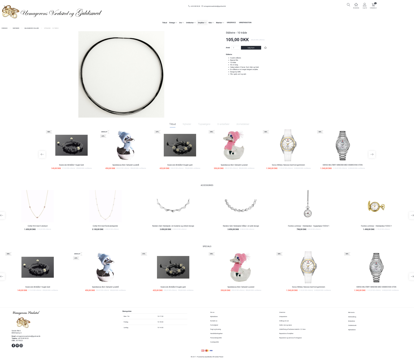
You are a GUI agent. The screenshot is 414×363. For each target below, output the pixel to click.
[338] (304, 234)
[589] (33, 234)
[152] (230, 173)
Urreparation (245, 23)
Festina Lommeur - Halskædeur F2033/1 (376, 226)
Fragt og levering (215, 329)
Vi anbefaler (223, 124)
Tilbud (172, 124)
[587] (101, 234)
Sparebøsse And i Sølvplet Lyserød (234, 165)
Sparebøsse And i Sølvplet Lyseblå (125, 165)
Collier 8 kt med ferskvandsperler (105, 226)
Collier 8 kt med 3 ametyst (38, 226)
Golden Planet (218, 357)
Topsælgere (204, 124)
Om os (212, 312)
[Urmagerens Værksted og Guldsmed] (52, 11)
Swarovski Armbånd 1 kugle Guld (71, 165)
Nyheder (187, 124)
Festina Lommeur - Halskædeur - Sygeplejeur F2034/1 (308, 226)
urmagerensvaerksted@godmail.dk (215, 6)
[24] (67, 173)
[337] (372, 234)
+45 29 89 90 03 (195, 6)
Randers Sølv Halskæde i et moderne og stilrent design (173, 226)
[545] (169, 234)
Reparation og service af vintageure (290, 338)
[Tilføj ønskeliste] (265, 47)
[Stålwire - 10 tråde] (121, 74)
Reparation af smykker (286, 333)
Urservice (231, 23)
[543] (236, 234)
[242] (338, 173)
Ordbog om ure (284, 321)
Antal (228, 48)
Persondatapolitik (216, 338)
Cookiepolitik (214, 342)
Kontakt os (213, 321)
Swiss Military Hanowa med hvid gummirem (288, 165)
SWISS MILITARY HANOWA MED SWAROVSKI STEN (342, 165)
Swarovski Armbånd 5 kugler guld (179, 165)
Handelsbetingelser (216, 333)
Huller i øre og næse (285, 325)
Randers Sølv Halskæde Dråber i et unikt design (241, 226)
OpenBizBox (208, 357)
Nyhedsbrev (214, 316)
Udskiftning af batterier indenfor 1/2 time (292, 329)
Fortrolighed (214, 325)
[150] (175, 173)
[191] (284, 173)
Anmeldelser (242, 124)
